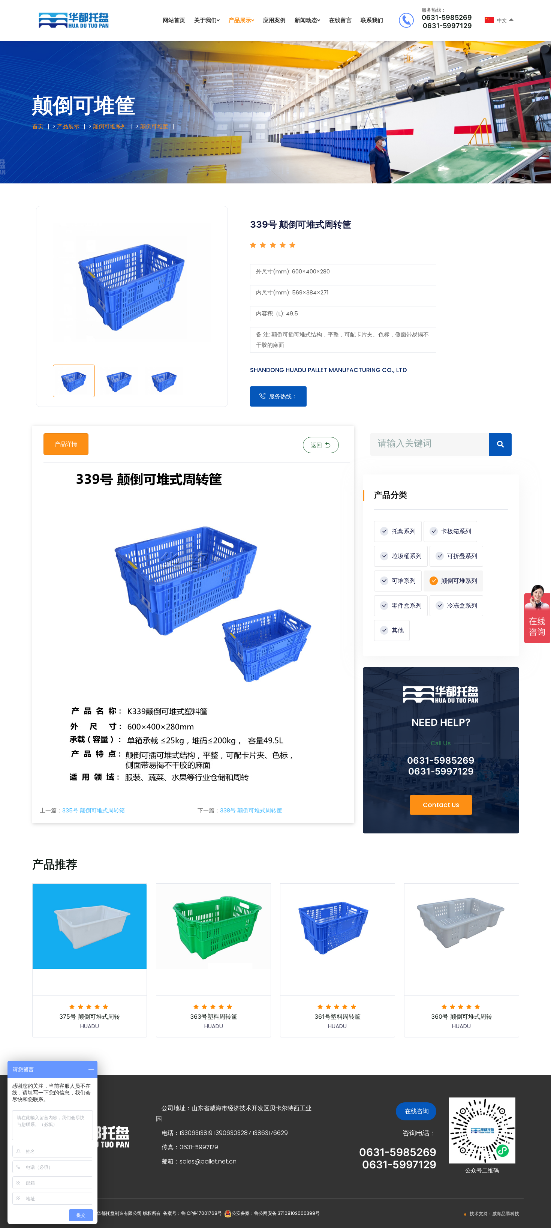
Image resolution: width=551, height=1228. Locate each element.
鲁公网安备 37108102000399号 (287, 1213)
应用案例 (274, 20)
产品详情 (66, 443)
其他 (397, 630)
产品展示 (240, 20)
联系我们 (372, 20)
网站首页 (174, 20)
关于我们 (205, 20)
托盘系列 (403, 531)
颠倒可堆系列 (110, 126)
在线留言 (340, 20)
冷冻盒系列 (461, 605)
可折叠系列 (461, 556)
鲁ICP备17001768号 (201, 1213)
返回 (316, 445)
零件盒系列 (406, 605)
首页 (37, 126)
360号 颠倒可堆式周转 (461, 1016)
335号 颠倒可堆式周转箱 (93, 810)
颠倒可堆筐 (154, 126)
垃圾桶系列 (406, 556)
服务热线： (283, 396)
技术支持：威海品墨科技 (494, 1213)
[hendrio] (73, 20)
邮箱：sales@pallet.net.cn (199, 1161)
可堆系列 (403, 580)
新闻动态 (306, 20)
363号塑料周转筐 (213, 1016)
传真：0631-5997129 (190, 1147)
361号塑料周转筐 (337, 1016)
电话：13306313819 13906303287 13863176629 (225, 1133)
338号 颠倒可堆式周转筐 (251, 810)
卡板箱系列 (455, 531)
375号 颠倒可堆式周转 (89, 1016)
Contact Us (441, 804)
